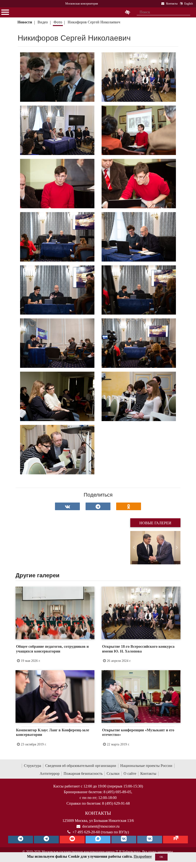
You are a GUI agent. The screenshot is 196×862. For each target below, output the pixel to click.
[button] (134, 547)
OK (161, 857)
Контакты (148, 773)
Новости (24, 22)
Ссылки (113, 773)
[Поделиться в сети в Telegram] (98, 506)
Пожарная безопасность (83, 773)
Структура (32, 766)
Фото (58, 22)
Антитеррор (50, 773)
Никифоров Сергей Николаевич (94, 22)
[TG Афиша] (46, 839)
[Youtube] (72, 839)
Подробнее (143, 856)
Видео (43, 22)
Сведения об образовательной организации (80, 766)
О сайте (130, 773)
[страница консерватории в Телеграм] (20, 839)
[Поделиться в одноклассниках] (128, 506)
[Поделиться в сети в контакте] (67, 506)
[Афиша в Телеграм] (175, 839)
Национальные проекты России (146, 766)
